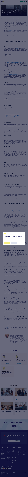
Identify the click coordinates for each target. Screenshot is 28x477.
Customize (21, 242)
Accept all (7, 242)
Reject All (14, 242)
